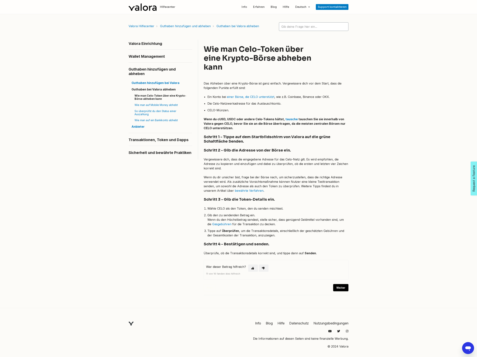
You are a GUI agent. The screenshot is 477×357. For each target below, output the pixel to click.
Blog (274, 7)
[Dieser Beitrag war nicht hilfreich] (263, 268)
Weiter (340, 287)
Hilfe (286, 7)
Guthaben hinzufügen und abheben (185, 26)
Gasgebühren (221, 224)
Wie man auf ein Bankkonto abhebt (156, 120)
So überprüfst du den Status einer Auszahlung (155, 112)
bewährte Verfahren (249, 190)
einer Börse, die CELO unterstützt (250, 97)
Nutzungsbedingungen (330, 323)
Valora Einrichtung (145, 43)
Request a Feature (474, 178)
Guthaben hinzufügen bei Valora (155, 83)
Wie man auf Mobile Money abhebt (156, 104)
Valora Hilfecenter (141, 26)
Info (244, 7)
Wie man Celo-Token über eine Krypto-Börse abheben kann (160, 97)
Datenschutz (299, 323)
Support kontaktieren (332, 7)
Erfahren (259, 7)
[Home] (143, 7)
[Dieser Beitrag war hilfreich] (253, 268)
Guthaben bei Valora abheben (238, 26)
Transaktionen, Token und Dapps (159, 140)
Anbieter (138, 126)
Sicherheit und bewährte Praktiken (160, 152)
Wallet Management (147, 56)
